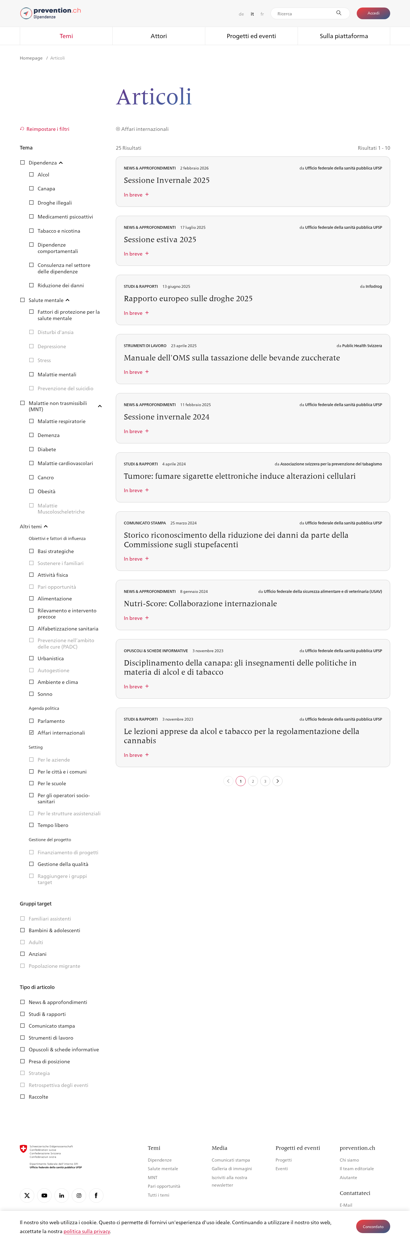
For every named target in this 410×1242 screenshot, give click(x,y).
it (252, 14)
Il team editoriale (357, 1168)
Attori (159, 35)
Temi (66, 35)
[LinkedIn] (61, 1195)
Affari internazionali (145, 128)
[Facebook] (96, 1195)
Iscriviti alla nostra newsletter (229, 1181)
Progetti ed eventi (251, 35)
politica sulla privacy (87, 1231)
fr (262, 14)
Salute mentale (163, 1168)
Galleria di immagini (232, 1168)
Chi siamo (349, 1160)
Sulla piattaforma (344, 35)
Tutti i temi (158, 1195)
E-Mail (346, 1205)
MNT (152, 1177)
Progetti (284, 1160)
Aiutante (348, 1177)
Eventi (282, 1168)
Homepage (32, 58)
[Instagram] (79, 1195)
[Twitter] (27, 1195)
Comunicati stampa (231, 1160)
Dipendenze (160, 1160)
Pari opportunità (164, 1186)
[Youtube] (44, 1195)
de (241, 14)
